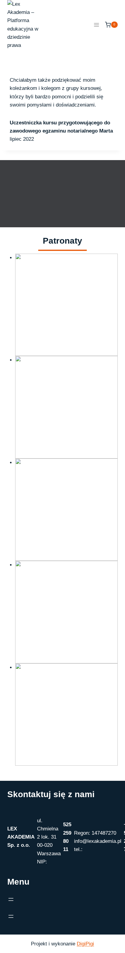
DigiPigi (85, 944)
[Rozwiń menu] (96, 24)
